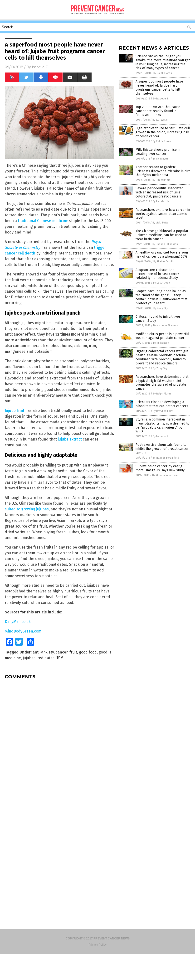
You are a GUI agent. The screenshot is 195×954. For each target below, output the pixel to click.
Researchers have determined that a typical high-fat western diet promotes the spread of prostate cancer (162, 383)
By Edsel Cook (161, 282)
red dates (45, 658)
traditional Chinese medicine (43, 220)
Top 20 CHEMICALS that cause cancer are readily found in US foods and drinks (158, 111)
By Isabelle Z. (161, 98)
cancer (62, 652)
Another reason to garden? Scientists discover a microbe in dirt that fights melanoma (163, 171)
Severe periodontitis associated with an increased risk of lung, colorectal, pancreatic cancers (159, 192)
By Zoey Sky (160, 308)
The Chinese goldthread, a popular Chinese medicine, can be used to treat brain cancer (162, 235)
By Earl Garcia (161, 201)
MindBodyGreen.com (23, 631)
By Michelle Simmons (165, 325)
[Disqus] (59, 742)
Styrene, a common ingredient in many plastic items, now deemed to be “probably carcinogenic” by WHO (162, 425)
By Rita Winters (161, 179)
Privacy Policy (97, 944)
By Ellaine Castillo (163, 261)
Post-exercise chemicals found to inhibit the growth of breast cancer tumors (162, 449)
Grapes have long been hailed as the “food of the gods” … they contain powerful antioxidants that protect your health (161, 297)
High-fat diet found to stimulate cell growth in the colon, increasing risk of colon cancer (163, 132)
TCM (59, 658)
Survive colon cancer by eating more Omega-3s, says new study (160, 468)
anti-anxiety (43, 652)
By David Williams (163, 411)
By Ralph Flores (162, 73)
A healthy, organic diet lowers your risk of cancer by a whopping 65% (162, 254)
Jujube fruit (14, 410)
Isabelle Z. (40, 67)
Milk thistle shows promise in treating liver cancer (158, 152)
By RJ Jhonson (161, 342)
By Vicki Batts (160, 158)
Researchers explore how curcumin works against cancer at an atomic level (163, 214)
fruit (73, 652)
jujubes (29, 658)
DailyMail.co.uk (18, 621)
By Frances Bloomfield (166, 457)
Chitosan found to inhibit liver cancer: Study (158, 319)
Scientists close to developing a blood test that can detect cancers (162, 404)
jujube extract (70, 439)
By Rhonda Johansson (165, 244)
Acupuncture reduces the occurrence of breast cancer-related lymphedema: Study (158, 274)
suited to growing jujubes (27, 509)
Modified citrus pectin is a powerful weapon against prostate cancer (162, 336)
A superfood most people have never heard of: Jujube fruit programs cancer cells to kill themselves (159, 87)
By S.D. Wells (159, 119)
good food (88, 652)
